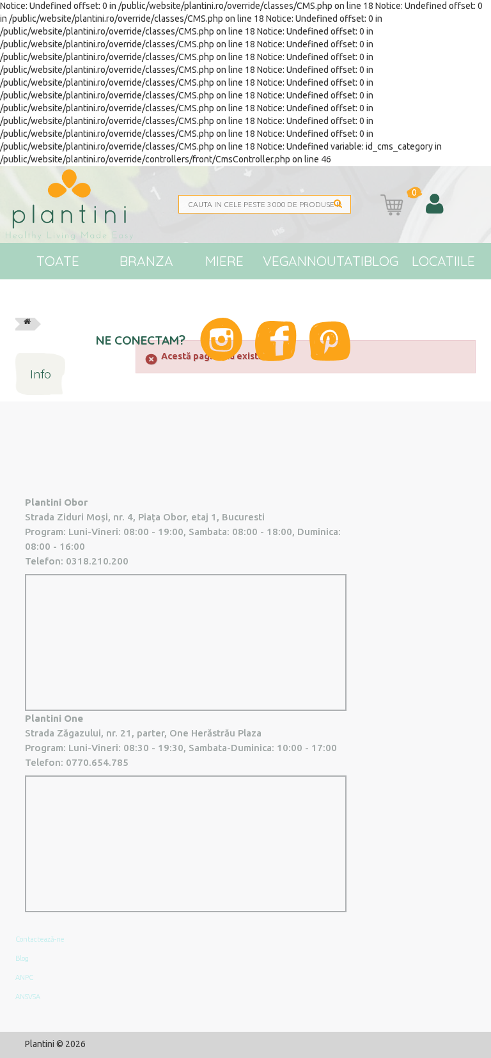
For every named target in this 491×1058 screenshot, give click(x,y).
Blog (381, 261)
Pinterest (329, 341)
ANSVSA (27, 996)
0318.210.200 (97, 561)
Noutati (335, 261)
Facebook (276, 341)
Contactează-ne (40, 939)
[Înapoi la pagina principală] (27, 324)
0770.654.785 (97, 762)
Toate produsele (58, 279)
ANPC (24, 977)
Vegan (285, 261)
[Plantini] (78, 204)
